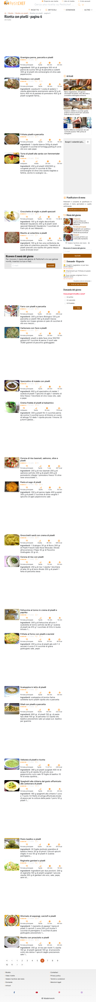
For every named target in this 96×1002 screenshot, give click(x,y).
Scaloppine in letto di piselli (33, 687)
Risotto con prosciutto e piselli (34, 937)
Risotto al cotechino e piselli (33, 233)
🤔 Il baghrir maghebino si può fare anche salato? (75, 266)
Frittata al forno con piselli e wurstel (37, 634)
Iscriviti (51, 265)
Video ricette (10, 976)
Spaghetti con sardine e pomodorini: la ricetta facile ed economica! (81, 230)
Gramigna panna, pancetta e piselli (36, 57)
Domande (70, 10)
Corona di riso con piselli (32, 557)
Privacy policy (56, 976)
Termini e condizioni (58, 979)
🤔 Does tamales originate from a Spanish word (75, 276)
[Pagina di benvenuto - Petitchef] (5, 13)
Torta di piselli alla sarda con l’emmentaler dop (40, 155)
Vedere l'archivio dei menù (76, 243)
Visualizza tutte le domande (81, 281)
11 (12, 965)
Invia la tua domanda (78, 284)
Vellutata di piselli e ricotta (32, 760)
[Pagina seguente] (17, 965)
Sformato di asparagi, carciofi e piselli (38, 916)
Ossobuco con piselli (30, 79)
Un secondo (71, 300)
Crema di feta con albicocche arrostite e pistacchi (81, 222)
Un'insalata (70, 303)
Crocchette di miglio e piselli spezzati (37, 211)
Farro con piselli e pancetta (33, 306)
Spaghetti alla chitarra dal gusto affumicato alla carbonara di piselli (40, 782)
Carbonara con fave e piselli (33, 328)
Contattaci (54, 972)
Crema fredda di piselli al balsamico (37, 403)
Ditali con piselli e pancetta (33, 704)
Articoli (52, 10)
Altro (87, 10)
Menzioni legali (56, 982)
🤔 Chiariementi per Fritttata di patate (77, 271)
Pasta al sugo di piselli (30, 482)
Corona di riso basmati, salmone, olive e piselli (39, 459)
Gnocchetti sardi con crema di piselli (37, 535)
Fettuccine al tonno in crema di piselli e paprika (38, 611)
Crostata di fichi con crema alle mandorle (80, 238)
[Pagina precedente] (12, 961)
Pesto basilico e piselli (30, 839)
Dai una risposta (68, 268)
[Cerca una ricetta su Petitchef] (79, 4)
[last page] (22, 965)
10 (7, 965)
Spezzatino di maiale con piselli (35, 381)
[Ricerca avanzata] (83, 5)
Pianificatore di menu (76, 210)
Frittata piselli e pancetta (32, 134)
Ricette (35, 10)
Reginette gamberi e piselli (32, 860)
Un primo (70, 297)
